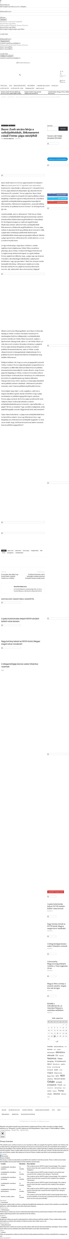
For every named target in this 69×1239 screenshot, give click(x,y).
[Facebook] (61, 71)
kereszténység (56, 1067)
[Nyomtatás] (28, 142)
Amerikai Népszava (9, 138)
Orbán (3, 552)
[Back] (0, 3)
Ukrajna (49, 1094)
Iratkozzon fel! (61, 202)
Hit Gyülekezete (60, 1061)
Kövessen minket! (61, 194)
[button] (19, 74)
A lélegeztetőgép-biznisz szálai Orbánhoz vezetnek (57, 945)
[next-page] (3, 670)
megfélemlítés (34, 550)
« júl (57, 1041)
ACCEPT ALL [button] (24, 1130)
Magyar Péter (50, 1076)
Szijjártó (54, 1091)
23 (66, 1033)
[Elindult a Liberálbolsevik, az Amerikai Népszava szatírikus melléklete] (57, 998)
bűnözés (50, 1049)
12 (54, 1030)
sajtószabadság (58, 1088)
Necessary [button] (3, 1154)
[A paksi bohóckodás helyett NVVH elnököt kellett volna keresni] (23, 608)
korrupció (50, 1070)
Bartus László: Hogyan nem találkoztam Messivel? (33, 92)
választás (56, 1094)
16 (66, 1030)
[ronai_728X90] (23, 177)
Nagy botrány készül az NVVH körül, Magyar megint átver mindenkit (56, 926)
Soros (64, 1088)
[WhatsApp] (15, 142)
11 (51, 1030)
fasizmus (51, 1058)
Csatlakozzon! (62, 198)
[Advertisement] (34, 111)
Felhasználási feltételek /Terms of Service (14, 25)
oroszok (59, 1082)
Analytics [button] (3, 1215)
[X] (61, 73)
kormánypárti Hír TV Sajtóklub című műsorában (23, 185)
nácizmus (50, 1079)
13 (57, 1030)
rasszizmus (50, 1088)
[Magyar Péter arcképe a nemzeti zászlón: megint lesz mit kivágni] (57, 978)
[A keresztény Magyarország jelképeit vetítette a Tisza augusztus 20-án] (57, 956)
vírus (48, 1097)
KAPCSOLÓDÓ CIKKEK (9, 599)
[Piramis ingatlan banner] (23, 524)
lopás (56, 1070)
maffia (60, 1070)
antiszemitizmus (59, 1046)
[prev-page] (2, 670)
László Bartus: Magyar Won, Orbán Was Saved (58, 92)
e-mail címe (4, 34)
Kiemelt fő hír (11, 97)
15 (63, 1030)
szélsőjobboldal (19, 552)
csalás (59, 1049)
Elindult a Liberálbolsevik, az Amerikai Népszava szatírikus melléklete (55, 1006)
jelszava (2, 17)
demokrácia (50, 1052)
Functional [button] (3, 1200)
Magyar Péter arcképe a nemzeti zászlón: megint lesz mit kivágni (56, 986)
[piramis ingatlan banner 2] (23, 300)
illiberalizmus (56, 1064)
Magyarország (12, 125)
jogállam (63, 1064)
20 (57, 1033)
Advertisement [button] (4, 1223)
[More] (32, 142)
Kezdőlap (3, 97)
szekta (49, 1091)
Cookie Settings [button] (5, 1130)
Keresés (50, 126)
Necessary (4, 1156)
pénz (64, 1085)
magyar (50, 1073)
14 (60, 1030)
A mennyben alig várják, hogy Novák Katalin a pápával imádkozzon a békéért (9, 576)
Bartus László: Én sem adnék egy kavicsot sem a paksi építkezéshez (11, 92)
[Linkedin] (19, 142)
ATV (66, 1046)
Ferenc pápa (26, 550)
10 (49, 1030)
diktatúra (60, 1052)
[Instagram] (62, 71)
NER (41, 550)
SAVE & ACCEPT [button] (5, 1238)
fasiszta (61, 1055)
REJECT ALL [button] (15, 1130)
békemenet (18, 550)
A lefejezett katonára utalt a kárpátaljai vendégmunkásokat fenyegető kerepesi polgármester (35, 576)
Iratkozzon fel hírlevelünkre (58, 159)
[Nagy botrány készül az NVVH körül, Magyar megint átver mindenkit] (23, 631)
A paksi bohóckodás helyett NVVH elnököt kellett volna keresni (56, 906)
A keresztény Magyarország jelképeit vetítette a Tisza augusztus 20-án (57, 964)
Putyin (60, 1085)
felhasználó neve (5, 11)
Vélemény (63, 1094)
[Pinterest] (11, 142)
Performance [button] (4, 1208)
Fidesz (60, 1059)
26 (54, 1036)
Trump (61, 1091)
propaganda (10, 552)
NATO (57, 1076)
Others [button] (2, 1230)
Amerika (50, 1046)
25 (51, 1036)
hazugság (50, 1061)
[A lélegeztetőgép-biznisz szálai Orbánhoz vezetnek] (23, 653)
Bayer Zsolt (10, 550)
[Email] (24, 142)
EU (57, 1055)
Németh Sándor (59, 1079)
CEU (55, 1049)
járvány (49, 1067)
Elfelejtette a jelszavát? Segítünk (11, 21)
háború (49, 1064)
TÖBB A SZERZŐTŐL (26, 599)
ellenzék (50, 1055)
